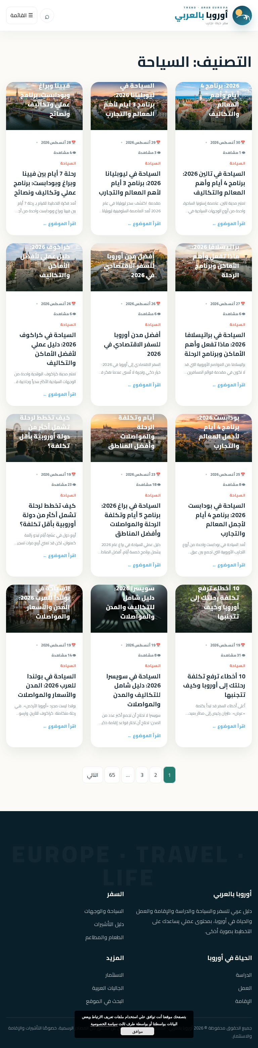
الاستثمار (114, 975)
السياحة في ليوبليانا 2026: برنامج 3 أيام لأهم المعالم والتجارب (130, 183)
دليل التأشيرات (109, 924)
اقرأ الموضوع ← (228, 223)
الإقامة (243, 1001)
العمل (245, 988)
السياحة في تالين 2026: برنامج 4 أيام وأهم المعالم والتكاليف (214, 183)
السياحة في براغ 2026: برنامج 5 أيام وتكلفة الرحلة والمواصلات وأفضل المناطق (131, 519)
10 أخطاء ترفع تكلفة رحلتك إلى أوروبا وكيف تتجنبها (214, 686)
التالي (92, 775)
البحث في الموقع (105, 1001)
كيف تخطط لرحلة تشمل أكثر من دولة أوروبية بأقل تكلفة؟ (48, 515)
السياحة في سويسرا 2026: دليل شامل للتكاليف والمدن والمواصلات (133, 690)
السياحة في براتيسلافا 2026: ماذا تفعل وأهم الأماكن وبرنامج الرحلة (214, 344)
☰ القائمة (21, 15)
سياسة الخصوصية (104, 1023)
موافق (137, 1031)
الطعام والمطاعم (104, 937)
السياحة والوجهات (104, 911)
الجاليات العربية (108, 988)
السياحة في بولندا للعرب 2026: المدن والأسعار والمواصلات (47, 686)
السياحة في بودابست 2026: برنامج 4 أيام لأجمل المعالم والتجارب (216, 519)
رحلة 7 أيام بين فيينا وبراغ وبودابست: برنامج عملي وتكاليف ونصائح (44, 183)
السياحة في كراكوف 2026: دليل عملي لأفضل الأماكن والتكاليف (47, 349)
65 (112, 775)
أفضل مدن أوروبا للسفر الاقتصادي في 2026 (132, 344)
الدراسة (244, 975)
